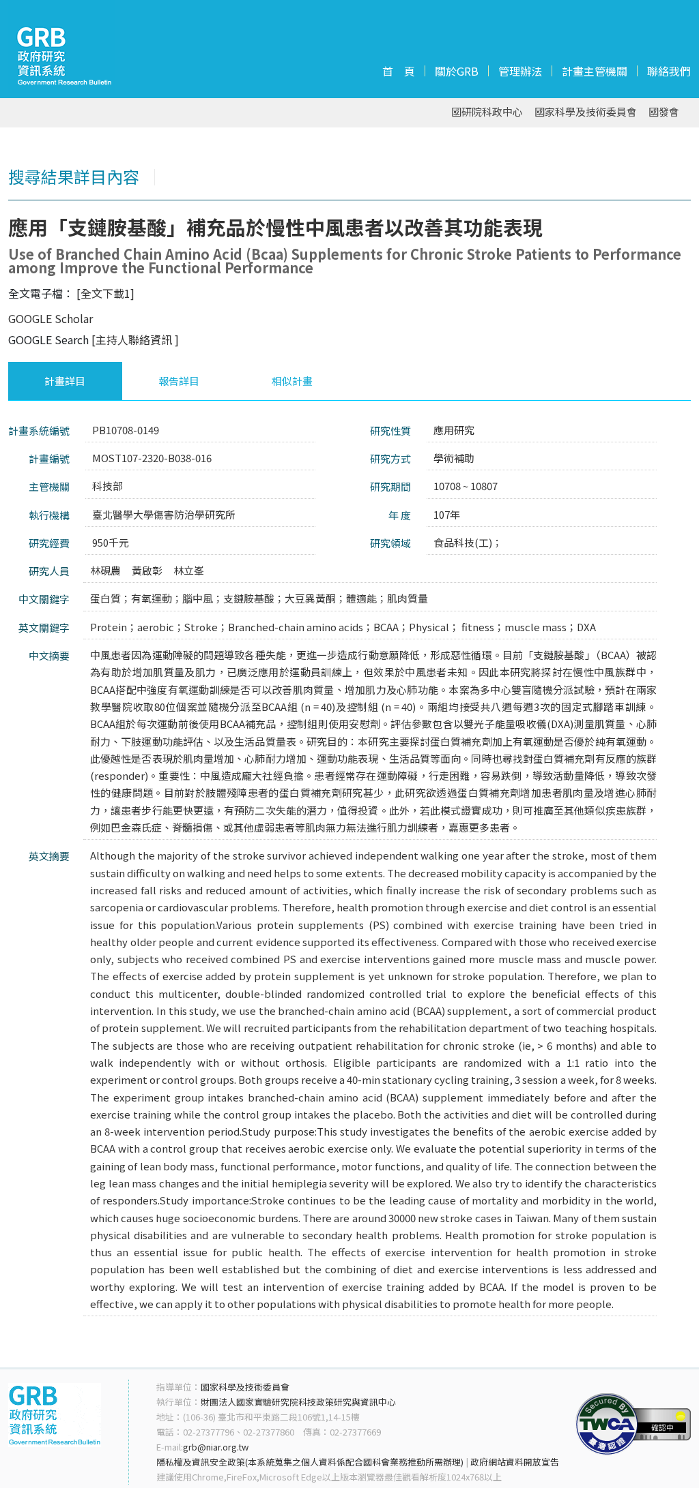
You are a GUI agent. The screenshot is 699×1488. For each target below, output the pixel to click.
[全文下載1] (105, 293)
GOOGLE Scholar (50, 318)
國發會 (663, 112)
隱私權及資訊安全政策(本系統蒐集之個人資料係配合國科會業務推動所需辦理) (309, 1461)
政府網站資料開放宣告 (514, 1461)
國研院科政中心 (487, 112)
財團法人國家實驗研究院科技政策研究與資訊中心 (298, 1401)
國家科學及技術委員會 (585, 112)
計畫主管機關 (594, 70)
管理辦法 (520, 70)
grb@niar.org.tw (215, 1446)
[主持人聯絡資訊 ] (135, 339)
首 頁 (398, 70)
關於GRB (457, 70)
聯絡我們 (669, 70)
